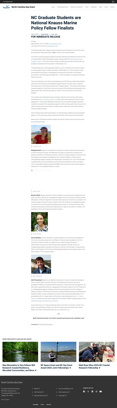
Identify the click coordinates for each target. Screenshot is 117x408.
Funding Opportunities (62, 7)
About (53, 7)
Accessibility (35, 404)
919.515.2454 (5, 399)
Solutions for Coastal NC (77, 7)
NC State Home (8, 1)
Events (106, 7)
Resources (49, 404)
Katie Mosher (44, 34)
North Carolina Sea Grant (48, 99)
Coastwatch (94, 7)
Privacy (42, 404)
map (68, 309)
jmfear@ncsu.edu (52, 46)
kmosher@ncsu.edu (55, 44)
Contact (112, 7)
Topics (86, 7)
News (100, 7)
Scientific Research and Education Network (44, 301)
